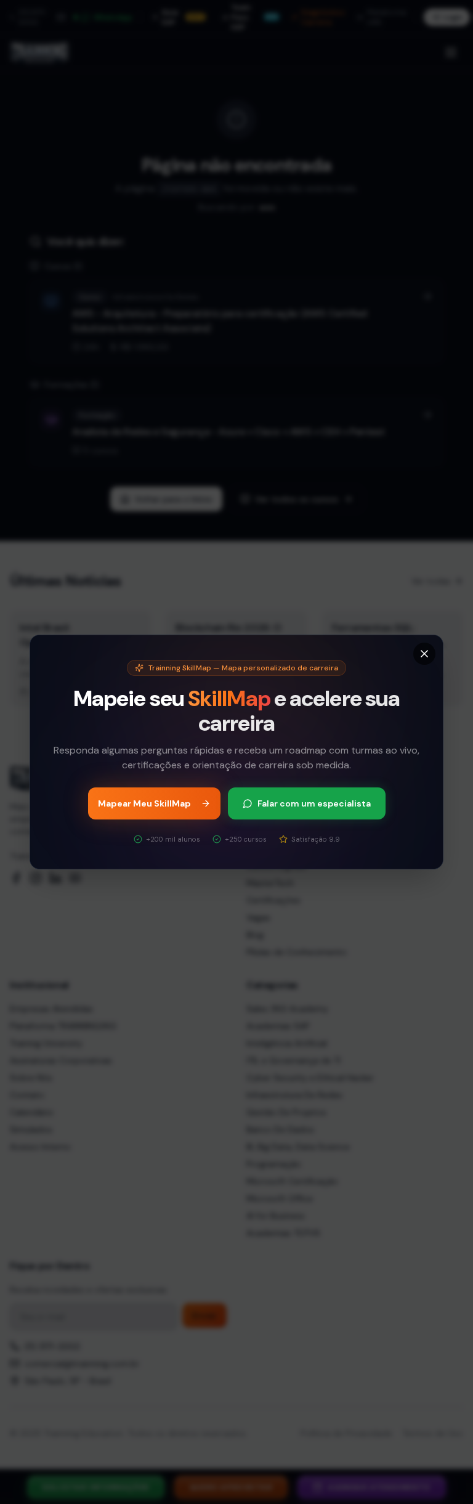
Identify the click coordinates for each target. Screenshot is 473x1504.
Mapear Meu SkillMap (144, 803)
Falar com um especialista (314, 803)
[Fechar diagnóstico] (424, 654)
